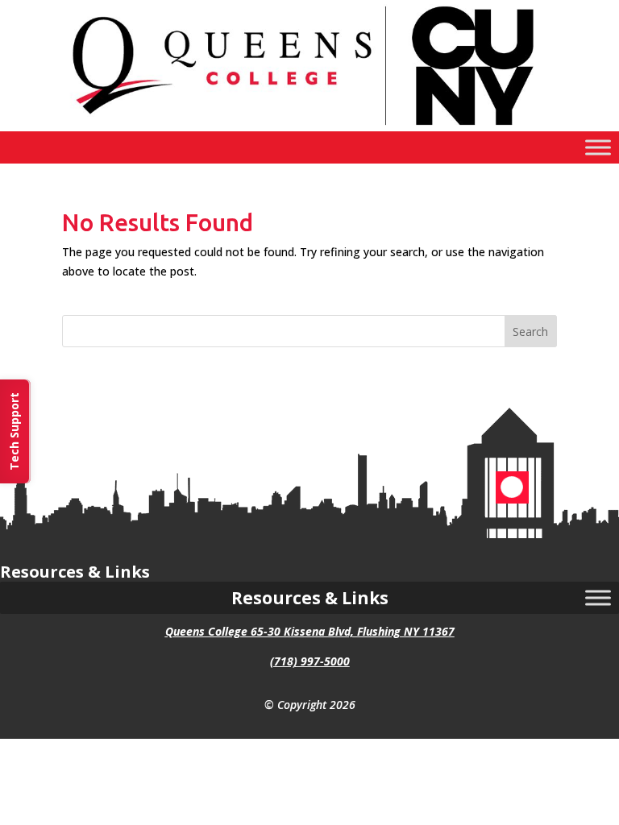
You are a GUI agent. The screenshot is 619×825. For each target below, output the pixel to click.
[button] (531, 331)
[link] (309, 127)
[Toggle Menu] (598, 147)
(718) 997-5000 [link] (310, 661)
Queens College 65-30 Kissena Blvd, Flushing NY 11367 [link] (310, 631)
